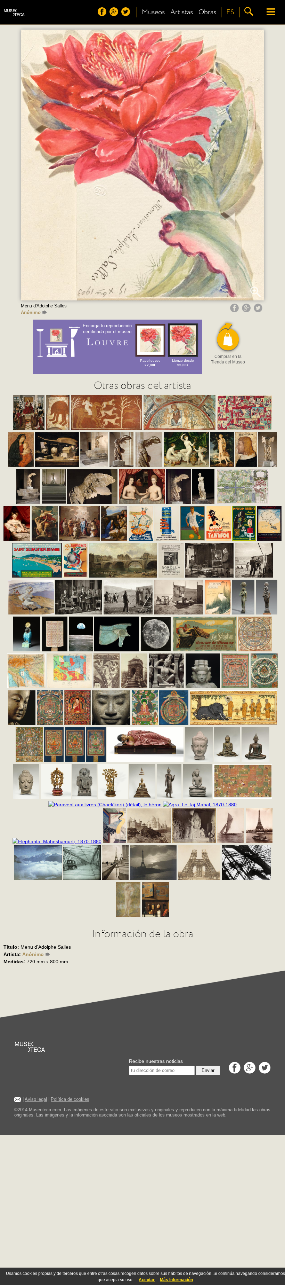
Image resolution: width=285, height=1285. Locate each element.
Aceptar (147, 1279)
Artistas (181, 12)
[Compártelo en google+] (247, 310)
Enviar (208, 1070)
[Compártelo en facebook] (235, 310)
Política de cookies (70, 1099)
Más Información (176, 1279)
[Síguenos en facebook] (103, 14)
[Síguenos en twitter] (126, 14)
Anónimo (31, 312)
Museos (153, 12)
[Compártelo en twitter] (259, 310)
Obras (207, 12)
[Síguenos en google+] (114, 14)
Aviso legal (36, 1099)
